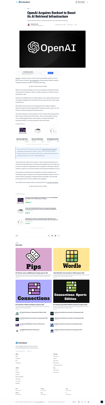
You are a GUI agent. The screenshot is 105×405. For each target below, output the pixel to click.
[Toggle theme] (87, 2)
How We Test (18, 378)
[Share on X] (49, 235)
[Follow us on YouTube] (88, 402)
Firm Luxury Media (39, 401)
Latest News (18, 358)
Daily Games (55, 360)
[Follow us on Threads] (85, 402)
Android (55, 358)
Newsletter (18, 383)
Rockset (18, 78)
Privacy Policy (56, 370)
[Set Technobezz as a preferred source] (80, 2)
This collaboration (34, 80)
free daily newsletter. (52, 182)
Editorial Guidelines (19, 376)
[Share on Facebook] (52, 235)
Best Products (56, 362)
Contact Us (18, 372)
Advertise (17, 374)
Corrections (18, 381)
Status (17, 356)
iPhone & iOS (55, 356)
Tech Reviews (18, 362)
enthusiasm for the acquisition (49, 149)
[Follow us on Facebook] (79, 402)
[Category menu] (17, 2)
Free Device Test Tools (57, 365)
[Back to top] (102, 402)
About (17, 370)
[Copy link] (58, 235)
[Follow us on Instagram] (82, 402)
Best (16, 360)
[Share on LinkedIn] (55, 235)
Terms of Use (56, 372)
